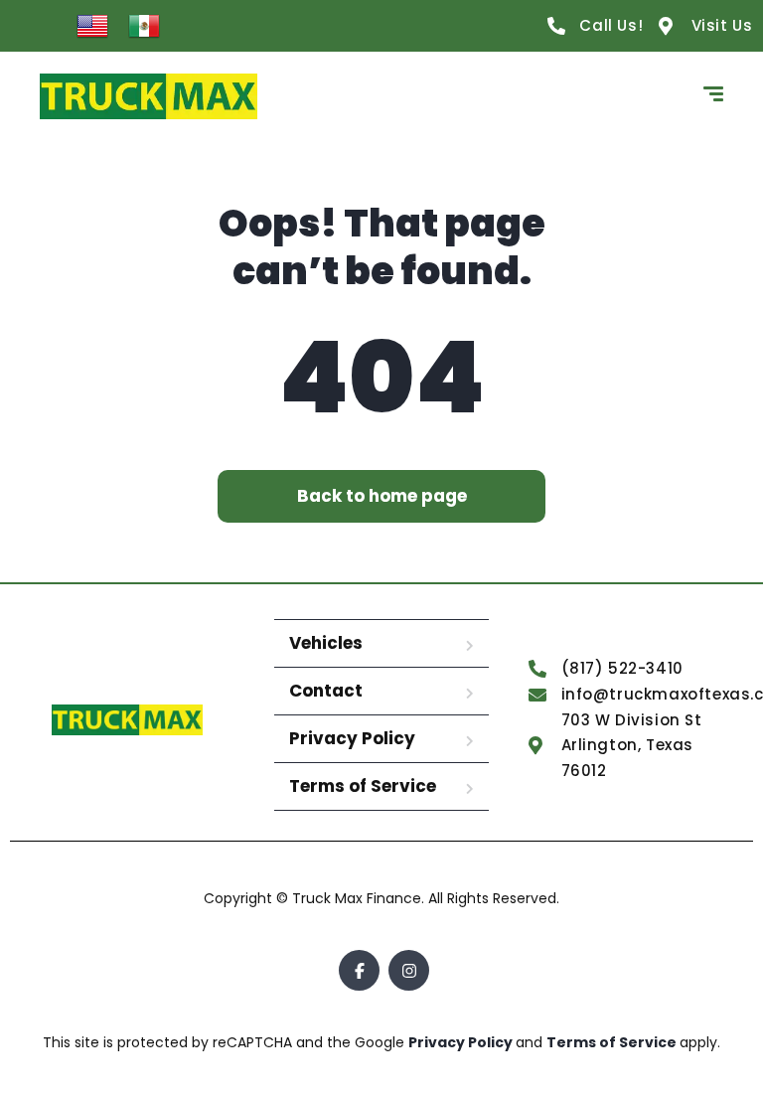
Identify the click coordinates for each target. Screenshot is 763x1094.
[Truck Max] (148, 96)
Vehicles (326, 643)
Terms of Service (362, 786)
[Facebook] (359, 970)
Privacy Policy (352, 738)
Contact (326, 691)
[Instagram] (408, 970)
